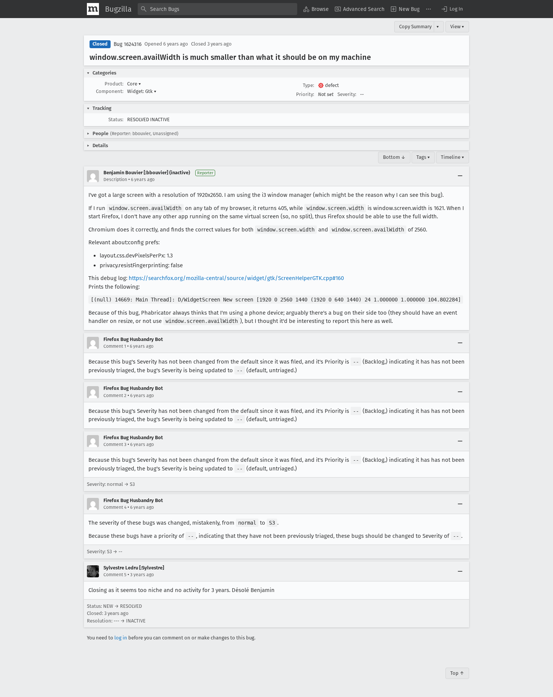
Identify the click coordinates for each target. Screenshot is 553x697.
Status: (115, 119)
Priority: (305, 94)
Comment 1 (114, 346)
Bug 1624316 (127, 44)
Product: (114, 84)
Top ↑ (457, 673)
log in (120, 638)
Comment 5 (114, 574)
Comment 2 (114, 395)
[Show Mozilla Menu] (93, 9)
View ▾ (457, 26)
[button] (452, 9)
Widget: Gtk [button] (141, 91)
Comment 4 (114, 507)
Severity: (346, 94)
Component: (109, 91)
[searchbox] (217, 9)
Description (115, 179)
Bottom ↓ (394, 157)
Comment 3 (114, 444)
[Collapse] (460, 176)
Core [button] (134, 84)
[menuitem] (316, 9)
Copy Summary (415, 26)
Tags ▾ (423, 157)
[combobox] (217, 9)
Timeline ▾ (452, 157)
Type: (308, 85)
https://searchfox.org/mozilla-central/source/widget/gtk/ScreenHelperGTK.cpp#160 (236, 278)
